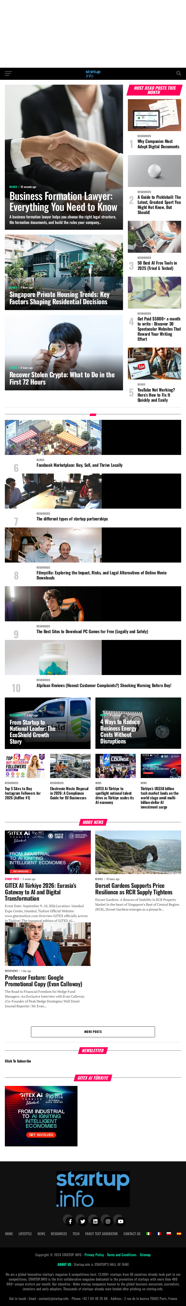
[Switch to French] (158, 1233)
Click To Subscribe (18, 1060)
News (41, 1233)
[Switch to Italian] (148, 1233)
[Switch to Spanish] (179, 1233)
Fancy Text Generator (101, 1233)
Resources (59, 1233)
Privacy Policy (95, 1254)
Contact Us (132, 1233)
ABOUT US (64, 1264)
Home (9, 1233)
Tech (76, 1233)
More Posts (93, 1031)
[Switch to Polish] (169, 1233)
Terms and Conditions (122, 1254)
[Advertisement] (93, 34)
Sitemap (145, 1254)
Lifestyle (25, 1233)
